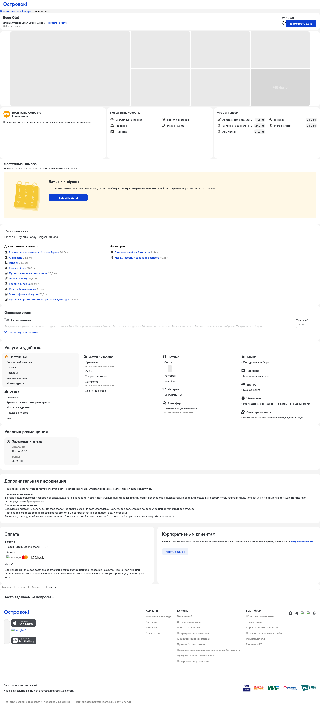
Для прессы (153, 633)
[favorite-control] (284, 23)
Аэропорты (117, 246)
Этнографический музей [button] (24, 294)
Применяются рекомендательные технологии (103, 702)
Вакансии (151, 627)
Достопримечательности (21, 246)
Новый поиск (40, 11)
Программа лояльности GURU (195, 655)
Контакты (151, 622)
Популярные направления (193, 633)
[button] (70, 68)
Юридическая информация (193, 638)
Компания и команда (158, 616)
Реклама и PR (254, 644)
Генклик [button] (13, 263)
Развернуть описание (23, 332)
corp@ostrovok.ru (302, 541)
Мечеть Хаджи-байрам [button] (22, 289)
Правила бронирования (191, 644)
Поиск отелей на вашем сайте (264, 633)
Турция (21, 587)
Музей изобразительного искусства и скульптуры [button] (39, 299)
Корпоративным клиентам (262, 627)
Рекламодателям (256, 638)
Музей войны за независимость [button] (28, 273)
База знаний (184, 616)
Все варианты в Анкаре (16, 11)
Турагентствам (254, 622)
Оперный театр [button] (18, 278)
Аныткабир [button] (15, 257)
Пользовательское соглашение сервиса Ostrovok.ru (208, 650)
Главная (6, 587)
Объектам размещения (260, 616)
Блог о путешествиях (190, 627)
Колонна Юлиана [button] (19, 283)
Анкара (35, 587)
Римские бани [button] (17, 268)
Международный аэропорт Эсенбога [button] (137, 257)
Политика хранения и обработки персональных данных (37, 702)
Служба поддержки (189, 622)
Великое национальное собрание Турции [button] (34, 252)
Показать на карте (57, 22)
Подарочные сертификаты (193, 661)
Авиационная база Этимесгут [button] (132, 252)
